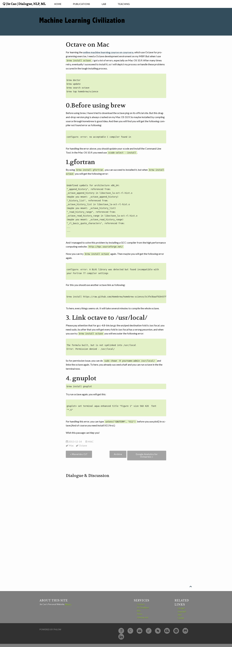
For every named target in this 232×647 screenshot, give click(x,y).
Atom (139, 614)
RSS (138, 611)
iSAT (180, 615)
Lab (104, 4)
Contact (140, 604)
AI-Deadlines (143, 607)
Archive (118, 454)
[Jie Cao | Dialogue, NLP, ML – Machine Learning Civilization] (82, 15)
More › (68, 604)
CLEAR (181, 618)
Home (57, 4)
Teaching (124, 4)
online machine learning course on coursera (108, 52)
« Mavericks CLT (79, 454)
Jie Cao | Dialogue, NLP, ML (26, 4)
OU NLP (181, 608)
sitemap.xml (142, 617)
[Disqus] (116, 518)
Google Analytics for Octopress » (147, 455)
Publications (81, 4)
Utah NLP (182, 611)
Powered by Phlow (50, 629)
